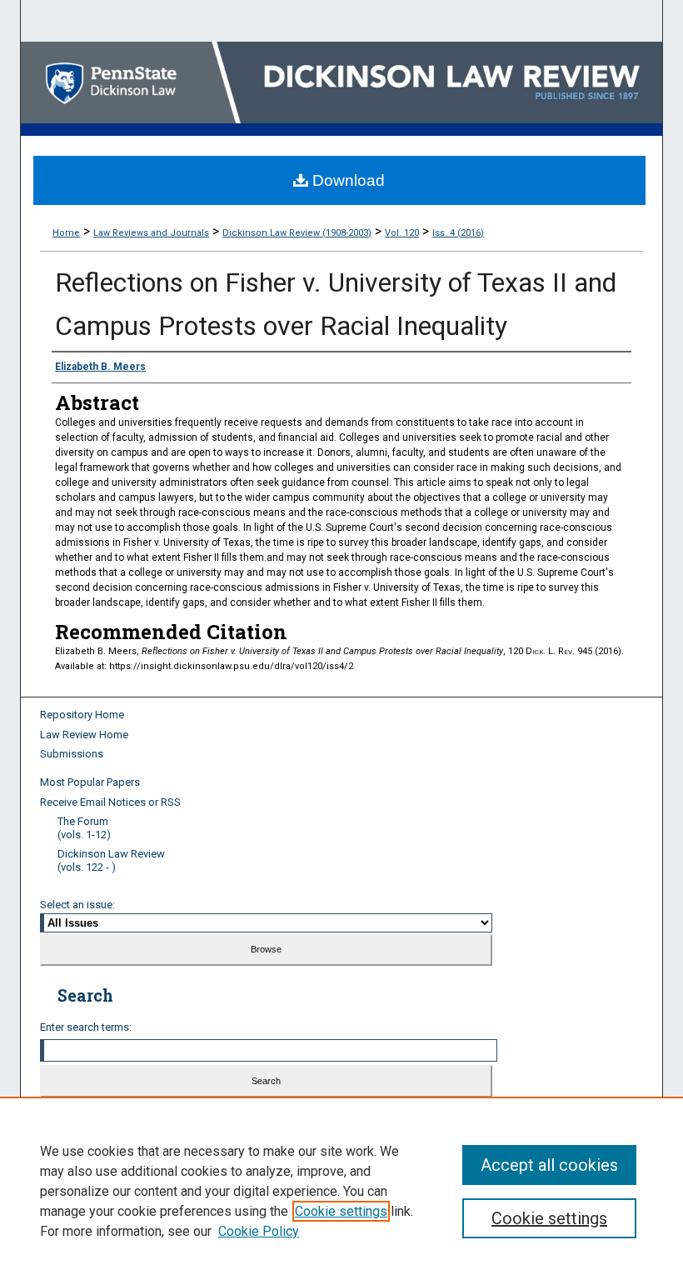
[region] (341, 1191)
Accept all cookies (549, 1165)
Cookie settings (341, 1211)
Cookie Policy (258, 1231)
